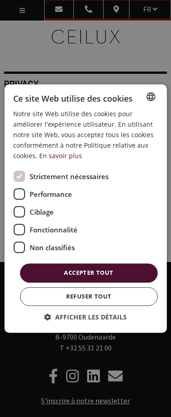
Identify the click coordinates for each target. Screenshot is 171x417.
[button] (85, 317)
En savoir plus (60, 156)
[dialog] (85, 208)
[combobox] (150, 96)
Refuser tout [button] (89, 296)
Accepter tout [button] (88, 273)
